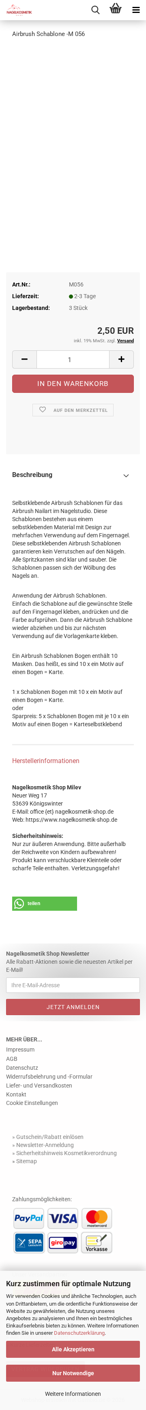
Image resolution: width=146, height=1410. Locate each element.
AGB (11, 1059)
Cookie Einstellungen (32, 1103)
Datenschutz (22, 1067)
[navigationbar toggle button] (136, 10)
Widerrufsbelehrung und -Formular (49, 1076)
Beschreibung (32, 475)
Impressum (20, 1049)
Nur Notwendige (73, 1373)
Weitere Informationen (73, 1394)
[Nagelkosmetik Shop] (16, 10)
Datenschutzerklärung (79, 1333)
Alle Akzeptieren (73, 1349)
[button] (24, 359)
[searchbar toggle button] (95, 10)
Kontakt (16, 1094)
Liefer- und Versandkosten (39, 1085)
